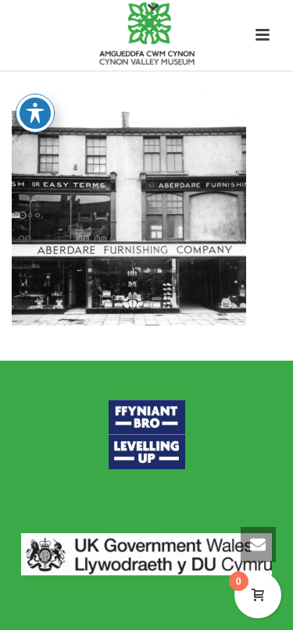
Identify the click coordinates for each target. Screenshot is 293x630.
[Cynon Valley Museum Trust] (146, 35)
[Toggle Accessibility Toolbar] (35, 113)
